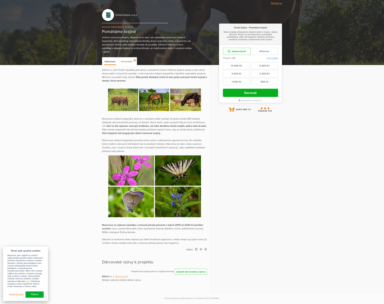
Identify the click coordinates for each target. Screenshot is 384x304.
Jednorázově (238, 51)
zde (28, 281)
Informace (110, 61)
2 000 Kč (264, 73)
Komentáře (128, 61)
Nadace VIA (203, 298)
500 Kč (265, 81)
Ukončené (120, 276)
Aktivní (105, 276)
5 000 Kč (264, 65)
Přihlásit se (276, 3)
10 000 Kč (236, 65)
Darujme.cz (190, 298)
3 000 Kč (236, 73)
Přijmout (34, 294)
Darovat (250, 93)
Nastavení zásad (16, 294)
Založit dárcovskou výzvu (190, 271)
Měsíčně (264, 51)
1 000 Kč (236, 81)
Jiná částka (272, 58)
